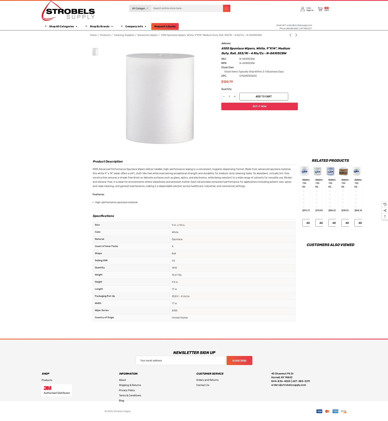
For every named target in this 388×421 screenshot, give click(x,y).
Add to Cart (264, 96)
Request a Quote (165, 26)
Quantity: (226, 89)
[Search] (226, 8)
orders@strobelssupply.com (299, 25)
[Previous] (291, 35)
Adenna (225, 43)
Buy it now (259, 106)
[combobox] (180, 8)
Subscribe (239, 360)
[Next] (296, 35)
